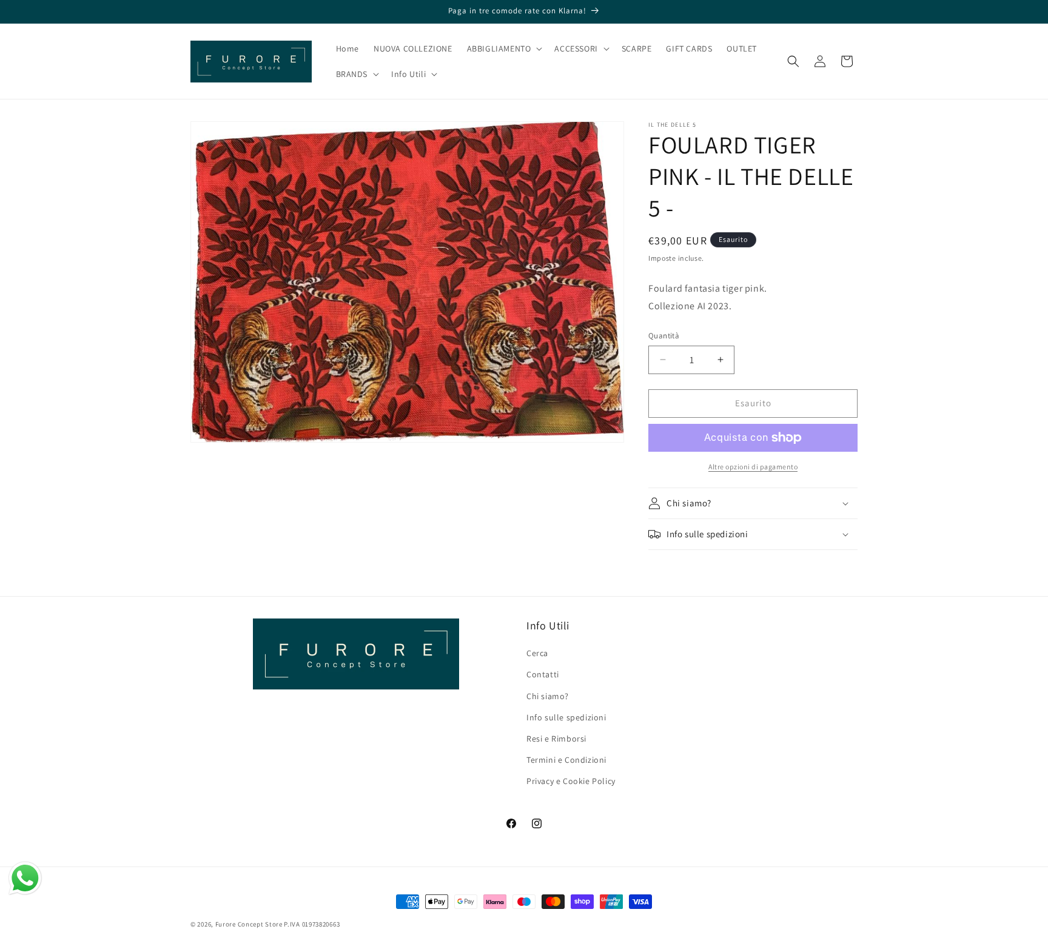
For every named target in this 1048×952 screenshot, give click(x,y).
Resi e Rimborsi (556, 738)
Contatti (542, 674)
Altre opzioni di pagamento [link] (753, 466)
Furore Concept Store (249, 924)
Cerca (537, 653)
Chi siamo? (547, 696)
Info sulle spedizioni (566, 717)
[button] (504, 48)
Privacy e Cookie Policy (571, 781)
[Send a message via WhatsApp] (25, 878)
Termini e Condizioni (566, 759)
